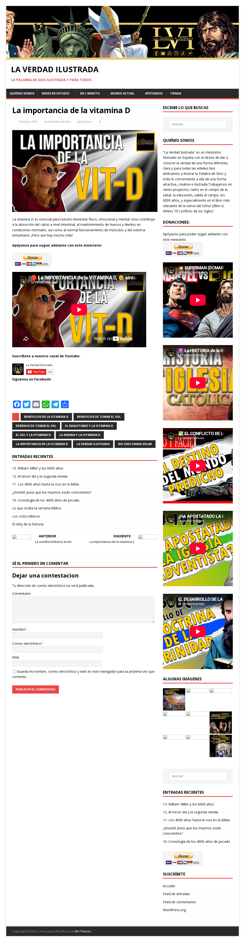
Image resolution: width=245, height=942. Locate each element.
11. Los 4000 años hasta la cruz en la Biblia (45, 484)
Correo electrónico (26, 643)
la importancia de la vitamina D (42, 444)
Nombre (18, 629)
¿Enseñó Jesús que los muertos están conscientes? (51, 492)
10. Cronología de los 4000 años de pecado (45, 500)
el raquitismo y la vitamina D (89, 426)
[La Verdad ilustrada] (122, 57)
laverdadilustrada (58, 121)
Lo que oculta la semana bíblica (36, 508)
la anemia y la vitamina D (79, 435)
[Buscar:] (198, 124)
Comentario (21, 593)
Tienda (175, 93)
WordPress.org (174, 910)
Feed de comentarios (179, 902)
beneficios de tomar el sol (99, 417)
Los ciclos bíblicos (26, 516)
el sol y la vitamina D (33, 435)
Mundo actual (122, 93)
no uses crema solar (135, 444)
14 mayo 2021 (28, 121)
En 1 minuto (90, 93)
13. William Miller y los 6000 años (37, 468)
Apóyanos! (154, 93)
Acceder (169, 886)
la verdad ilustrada (93, 444)
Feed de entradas (176, 894)
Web (15, 657)
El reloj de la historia (28, 524)
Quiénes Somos (22, 93)
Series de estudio (55, 93)
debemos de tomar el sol (36, 426)
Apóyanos (84, 121)
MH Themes (83, 931)
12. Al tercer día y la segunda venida (39, 476)
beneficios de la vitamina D (46, 417)
